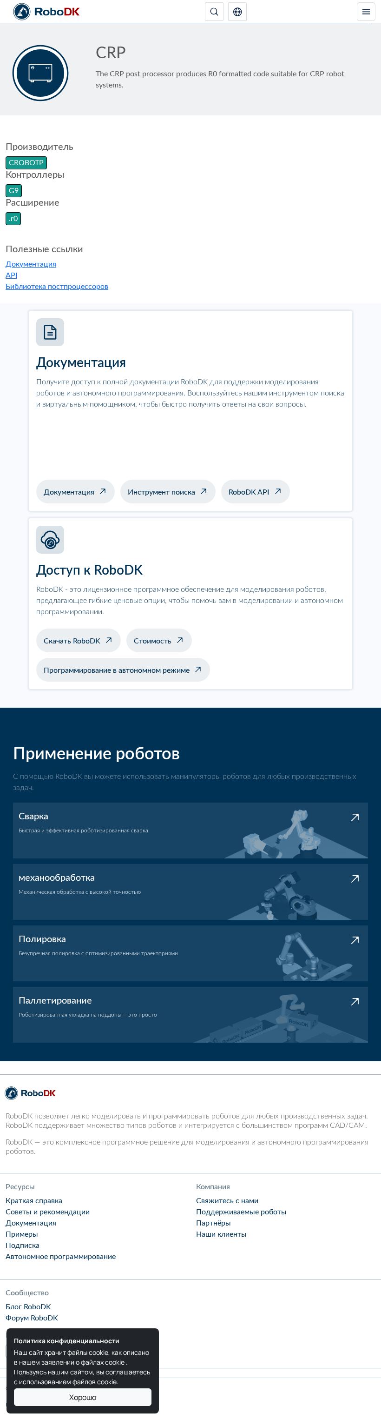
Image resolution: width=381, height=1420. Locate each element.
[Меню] (366, 11)
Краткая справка (34, 1201)
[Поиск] (214, 11)
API (11, 275)
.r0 (13, 218)
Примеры (22, 1234)
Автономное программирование (61, 1256)
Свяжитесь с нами (227, 1201)
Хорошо (82, 1397)
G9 (14, 190)
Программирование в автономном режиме (117, 670)
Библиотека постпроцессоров (57, 286)
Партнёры (213, 1223)
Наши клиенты (221, 1234)
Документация (31, 264)
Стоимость (152, 641)
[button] (237, 11)
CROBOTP (26, 163)
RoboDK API (249, 492)
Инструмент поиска (161, 492)
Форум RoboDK (32, 1318)
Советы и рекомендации (48, 1212)
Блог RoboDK (28, 1307)
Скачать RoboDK (72, 641)
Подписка (22, 1245)
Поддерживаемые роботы (241, 1212)
